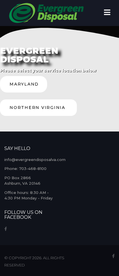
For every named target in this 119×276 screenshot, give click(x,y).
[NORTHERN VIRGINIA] (38, 114)
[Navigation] (107, 13)
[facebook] (5, 229)
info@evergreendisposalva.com (35, 159)
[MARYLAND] (23, 91)
